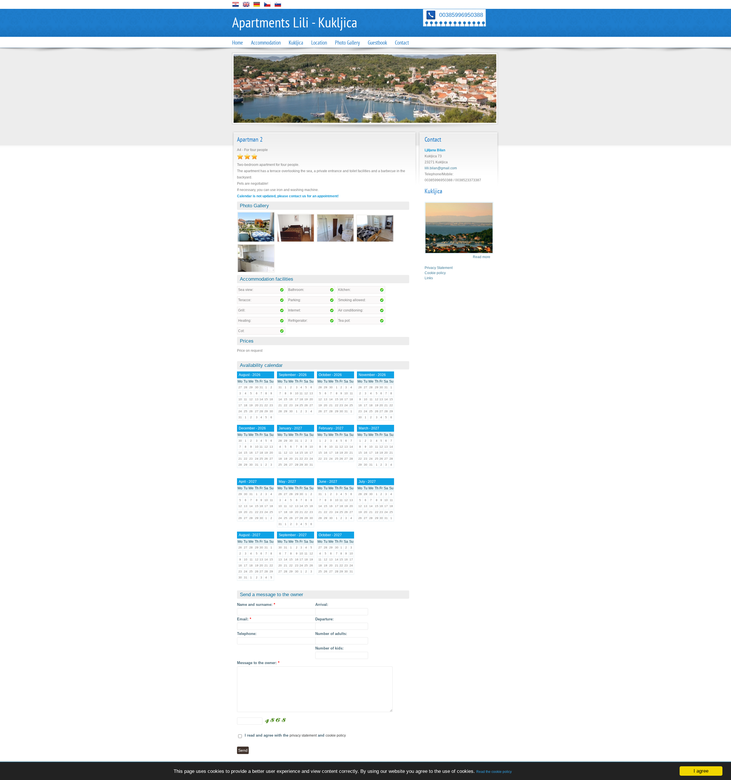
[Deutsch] (256, 7)
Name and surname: (256, 604)
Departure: (324, 619)
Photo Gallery (347, 43)
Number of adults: (331, 634)
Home (237, 43)
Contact (402, 43)
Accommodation (266, 43)
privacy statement (303, 735)
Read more (481, 257)
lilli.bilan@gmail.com (441, 168)
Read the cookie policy (494, 772)
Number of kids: (329, 648)
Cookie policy (435, 273)
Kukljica (296, 43)
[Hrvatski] (235, 7)
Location (319, 43)
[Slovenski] (277, 7)
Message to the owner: (258, 663)
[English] (246, 7)
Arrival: (321, 604)
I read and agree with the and (295, 735)
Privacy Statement (439, 268)
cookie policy (336, 735)
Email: (244, 619)
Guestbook (377, 43)
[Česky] (267, 7)
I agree (701, 771)
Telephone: (246, 634)
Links (429, 278)
